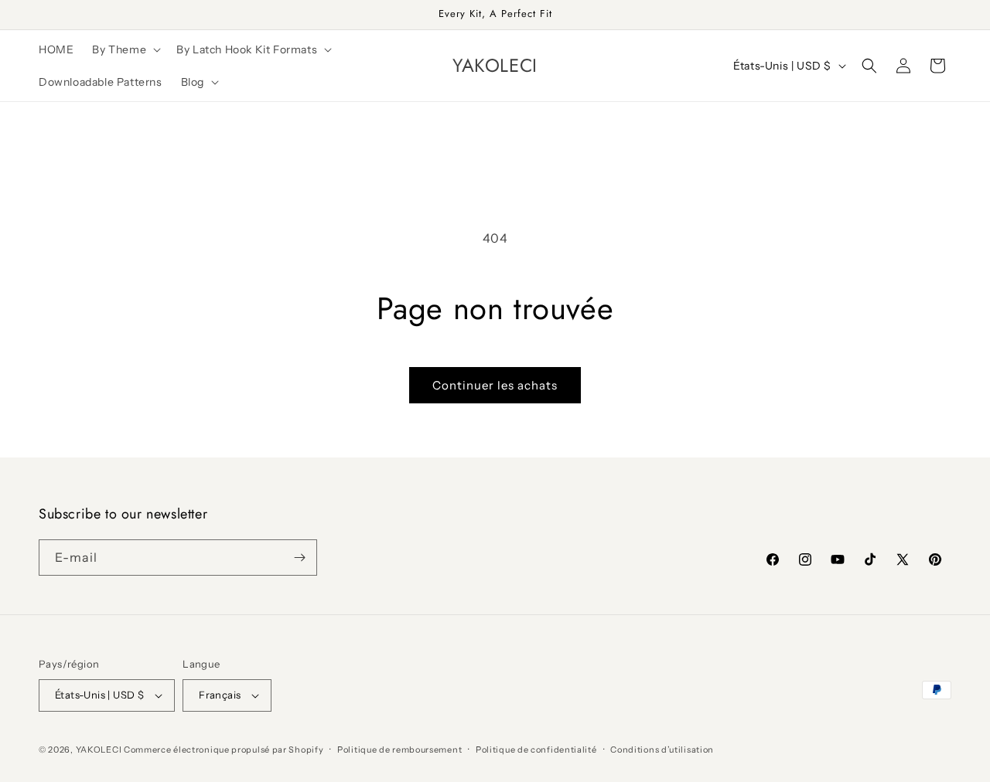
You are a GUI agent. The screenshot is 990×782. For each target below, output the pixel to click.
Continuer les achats (495, 385)
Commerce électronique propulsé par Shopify (223, 749)
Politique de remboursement (399, 749)
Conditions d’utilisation (662, 749)
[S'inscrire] (299, 557)
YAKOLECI (99, 749)
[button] (125, 49)
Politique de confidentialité (536, 749)
